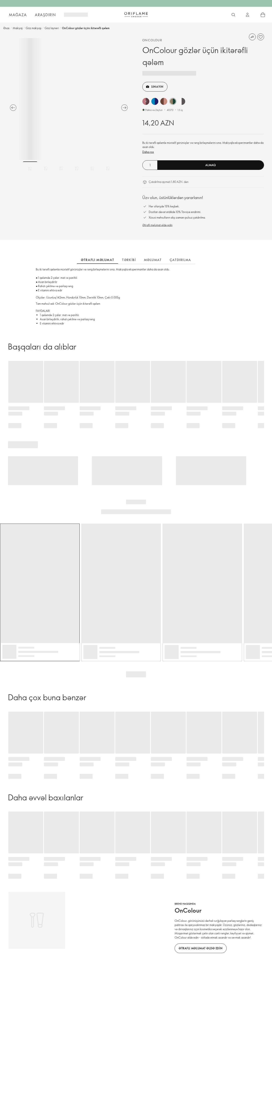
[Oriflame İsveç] (136, 14)
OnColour (152, 40)
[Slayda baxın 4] (77, 168)
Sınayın (157, 87)
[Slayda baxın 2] (46, 168)
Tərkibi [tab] (129, 260)
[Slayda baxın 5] (92, 168)
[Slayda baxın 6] (108, 168)
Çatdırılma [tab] (180, 260)
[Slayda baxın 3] (61, 168)
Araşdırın (45, 14)
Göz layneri (52, 28)
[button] (145, 101)
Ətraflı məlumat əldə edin (157, 225)
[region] (69, 99)
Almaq (210, 165)
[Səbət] (263, 15)
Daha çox (148, 152)
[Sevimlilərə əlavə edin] (260, 36)
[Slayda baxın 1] (30, 168)
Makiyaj (18, 28)
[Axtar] (233, 15)
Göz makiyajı (33, 28)
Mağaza (18, 14)
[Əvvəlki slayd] (13, 107)
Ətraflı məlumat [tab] (97, 260)
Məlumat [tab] (153, 260)
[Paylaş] (252, 36)
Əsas (6, 28)
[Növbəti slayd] (124, 107)
